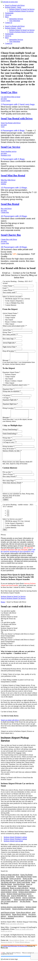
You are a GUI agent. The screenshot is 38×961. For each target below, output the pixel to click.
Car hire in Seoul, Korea (9, 711)
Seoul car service (6, 931)
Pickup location (8, 446)
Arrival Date (7, 330)
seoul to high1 (6, 899)
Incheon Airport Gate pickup (13, 841)
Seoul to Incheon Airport (21, 890)
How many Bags (9, 481)
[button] (19, 535)
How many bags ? (9, 338)
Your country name (10, 292)
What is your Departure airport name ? (16, 385)
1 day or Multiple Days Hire (14, 303)
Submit (5, 499)
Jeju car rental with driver (9, 901)
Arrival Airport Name (10, 313)
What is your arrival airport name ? (15, 326)
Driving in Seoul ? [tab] (7, 638)
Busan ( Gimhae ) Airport (13, 322)
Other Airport (9, 324)
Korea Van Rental (26, 875)
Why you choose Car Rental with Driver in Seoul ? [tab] (18, 634)
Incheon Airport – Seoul (13, 7)
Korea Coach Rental (7, 876)
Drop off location (9, 351)
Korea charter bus (7, 880)
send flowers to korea (8, 912)
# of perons (7, 395)
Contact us (8, 22)
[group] (19, 513)
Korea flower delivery (23, 912)
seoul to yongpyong (28, 897)
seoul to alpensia (15, 897)
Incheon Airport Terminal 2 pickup (15, 839)
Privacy (3, 535)
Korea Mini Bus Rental (24, 876)
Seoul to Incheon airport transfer (23, 909)
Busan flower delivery (19, 914)
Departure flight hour (10, 404)
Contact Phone (8, 290)
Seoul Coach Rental (23, 882)
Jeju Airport (9, 320)
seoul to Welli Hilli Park (19, 896)
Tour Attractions (14, 21)
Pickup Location (9, 408)
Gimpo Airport (10, 317)
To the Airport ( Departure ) (14, 301)
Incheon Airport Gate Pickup (16, 894)
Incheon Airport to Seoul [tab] (9, 617)
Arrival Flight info (9, 343)
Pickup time (7, 438)
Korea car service (15, 878)
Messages (6, 417)
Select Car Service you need (13, 296)
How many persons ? (10, 334)
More (7, 17)
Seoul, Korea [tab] (5, 615)
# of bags (6, 398)
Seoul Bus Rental (19, 884)
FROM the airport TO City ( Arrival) (17, 299)
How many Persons (10, 476)
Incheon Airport (10, 315)
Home (3, 602)
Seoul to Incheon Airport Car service (21, 11)
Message (6, 360)
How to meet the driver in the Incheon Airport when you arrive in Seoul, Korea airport (18, 827)
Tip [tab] (2, 620)
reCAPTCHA (7, 497)
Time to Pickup (8, 474)
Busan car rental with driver (19, 888)
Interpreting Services (16, 19)
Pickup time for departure (12, 391)
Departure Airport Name (11, 372)
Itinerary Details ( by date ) (12, 451)
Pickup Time (7, 332)
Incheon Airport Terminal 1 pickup (15, 837)
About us (8, 15)
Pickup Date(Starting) (10, 429)
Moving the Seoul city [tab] (8, 619)
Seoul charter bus (24, 886)
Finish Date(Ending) (10, 433)
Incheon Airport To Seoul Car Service (22, 9)
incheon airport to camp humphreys (12, 907)
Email (5, 288)
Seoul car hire (11, 886)
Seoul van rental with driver (14, 924)
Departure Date (8, 389)
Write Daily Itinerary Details (13, 483)
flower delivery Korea (17, 940)
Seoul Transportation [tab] (8, 636)
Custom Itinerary (10, 305)
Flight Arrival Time (10, 347)
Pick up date (7, 472)
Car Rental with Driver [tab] (8, 613)
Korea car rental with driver (10, 875)
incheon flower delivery (16, 916)
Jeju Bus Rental (25, 901)
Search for (4, 871)
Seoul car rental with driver (10, 720)
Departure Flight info (10, 400)
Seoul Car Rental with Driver (15, 5)
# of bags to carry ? (10, 442)
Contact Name (8, 286)
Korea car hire (27, 878)
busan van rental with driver (23, 899)
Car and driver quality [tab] (8, 611)
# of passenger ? (9, 440)
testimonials (5, 888)
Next (4, 529)
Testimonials (9, 13)
